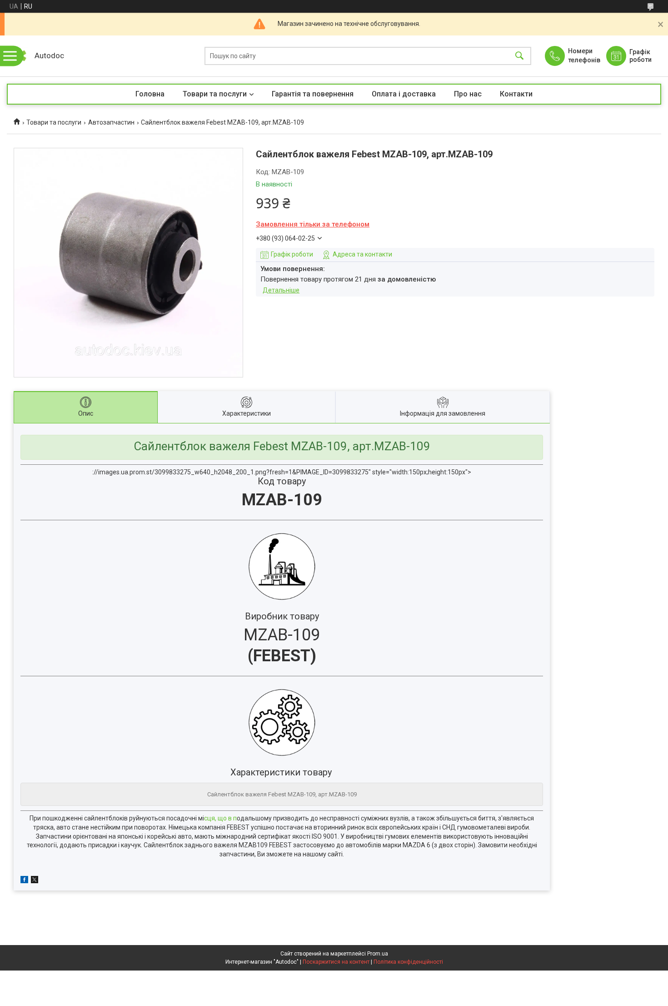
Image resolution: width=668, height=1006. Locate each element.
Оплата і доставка (404, 94)
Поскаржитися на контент (336, 962)
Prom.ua (377, 954)
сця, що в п (220, 818)
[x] (34, 881)
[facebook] (24, 881)
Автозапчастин (111, 122)
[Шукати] (519, 56)
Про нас (468, 94)
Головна (150, 94)
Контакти (516, 94)
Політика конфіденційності (408, 962)
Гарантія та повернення (313, 94)
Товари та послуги (215, 94)
